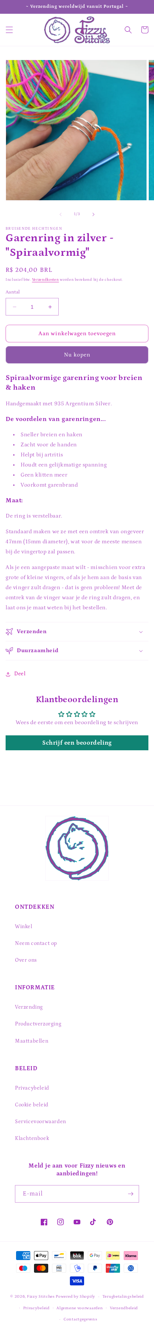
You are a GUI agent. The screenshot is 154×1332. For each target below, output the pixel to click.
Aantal (13, 292)
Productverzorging (38, 1024)
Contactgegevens (81, 1319)
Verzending (29, 1007)
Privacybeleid (32, 1088)
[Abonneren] (130, 1194)
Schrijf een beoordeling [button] (77, 742)
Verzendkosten (45, 279)
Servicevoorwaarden (40, 1122)
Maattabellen (31, 1041)
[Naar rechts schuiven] (93, 214)
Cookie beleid (32, 1105)
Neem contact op (36, 943)
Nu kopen (77, 355)
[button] (9, 30)
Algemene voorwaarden (79, 1308)
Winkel (24, 927)
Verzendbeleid (124, 1308)
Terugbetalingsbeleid (123, 1296)
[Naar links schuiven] (60, 214)
